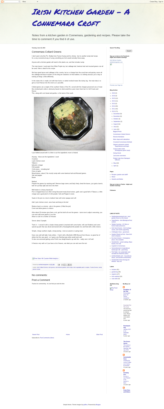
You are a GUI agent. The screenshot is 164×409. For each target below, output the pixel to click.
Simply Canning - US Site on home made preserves (120, 225)
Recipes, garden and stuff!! (120, 174)
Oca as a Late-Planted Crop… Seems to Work (126, 379)
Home (68, 334)
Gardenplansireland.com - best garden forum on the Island (121, 217)
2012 (113, 106)
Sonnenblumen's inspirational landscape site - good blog (121, 248)
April (115, 166)
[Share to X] (66, 265)
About (113, 177)
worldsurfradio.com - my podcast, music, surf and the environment (122, 256)
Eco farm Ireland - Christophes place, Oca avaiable (121, 238)
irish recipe (70, 267)
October (116, 119)
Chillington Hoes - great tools (120, 232)
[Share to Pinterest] (71, 265)
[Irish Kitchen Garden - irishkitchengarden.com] (116, 83)
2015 (113, 98)
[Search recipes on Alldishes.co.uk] (114, 290)
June (115, 129)
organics (114, 274)
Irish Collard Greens (42, 267)
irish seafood (115, 276)
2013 (113, 103)
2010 (113, 111)
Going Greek (117, 153)
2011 (113, 109)
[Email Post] (58, 264)
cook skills (115, 278)
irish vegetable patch (79, 267)
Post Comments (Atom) (47, 338)
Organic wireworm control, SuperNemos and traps (121, 145)
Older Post (99, 334)
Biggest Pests (117, 131)
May (114, 163)
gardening (115, 272)
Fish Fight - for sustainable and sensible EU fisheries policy (121, 252)
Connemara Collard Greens (121, 134)
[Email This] (62, 265)
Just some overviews (119, 155)
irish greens (52, 267)
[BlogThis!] (64, 265)
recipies (87, 267)
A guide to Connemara (118, 246)
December (116, 113)
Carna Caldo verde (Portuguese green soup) (121, 149)
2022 (113, 93)
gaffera (85, 404)
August (115, 124)
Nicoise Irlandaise (118, 137)
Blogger (98, 404)
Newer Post (35, 334)
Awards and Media (117, 179)
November (116, 116)
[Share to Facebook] (69, 265)
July (114, 126)
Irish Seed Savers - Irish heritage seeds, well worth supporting (121, 228)
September (116, 121)
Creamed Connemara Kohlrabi (122, 142)
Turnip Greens (94, 267)
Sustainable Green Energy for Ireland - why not (121, 260)
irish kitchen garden (61, 267)
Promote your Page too (116, 85)
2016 (113, 96)
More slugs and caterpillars (121, 139)
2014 (113, 101)
